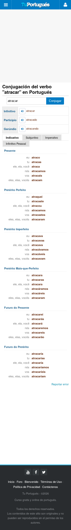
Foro (19, 482)
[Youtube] (28, 472)
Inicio (11, 482)
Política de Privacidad (26, 487)
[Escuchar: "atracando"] (22, 129)
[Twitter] (44, 472)
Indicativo (12, 137)
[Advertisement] (35, 46)
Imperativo (51, 137)
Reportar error (60, 384)
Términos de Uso (51, 482)
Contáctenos (50, 487)
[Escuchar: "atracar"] (22, 111)
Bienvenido (31, 482)
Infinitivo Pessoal (16, 143)
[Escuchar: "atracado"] (22, 120)
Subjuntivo (32, 137)
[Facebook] (36, 472)
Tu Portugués (35, 5)
